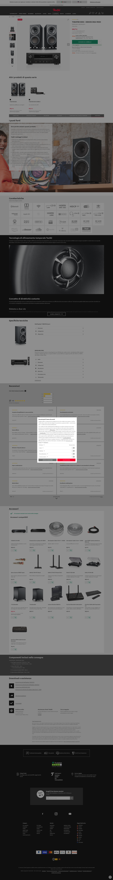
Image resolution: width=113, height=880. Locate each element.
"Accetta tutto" (43, 432)
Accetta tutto (66, 460)
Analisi (40, 447)
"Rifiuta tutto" (52, 429)
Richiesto (41, 445)
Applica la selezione (48, 460)
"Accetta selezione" (67, 437)
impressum (46, 442)
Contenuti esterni (42, 456)
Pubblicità (41, 450)
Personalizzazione (42, 453)
